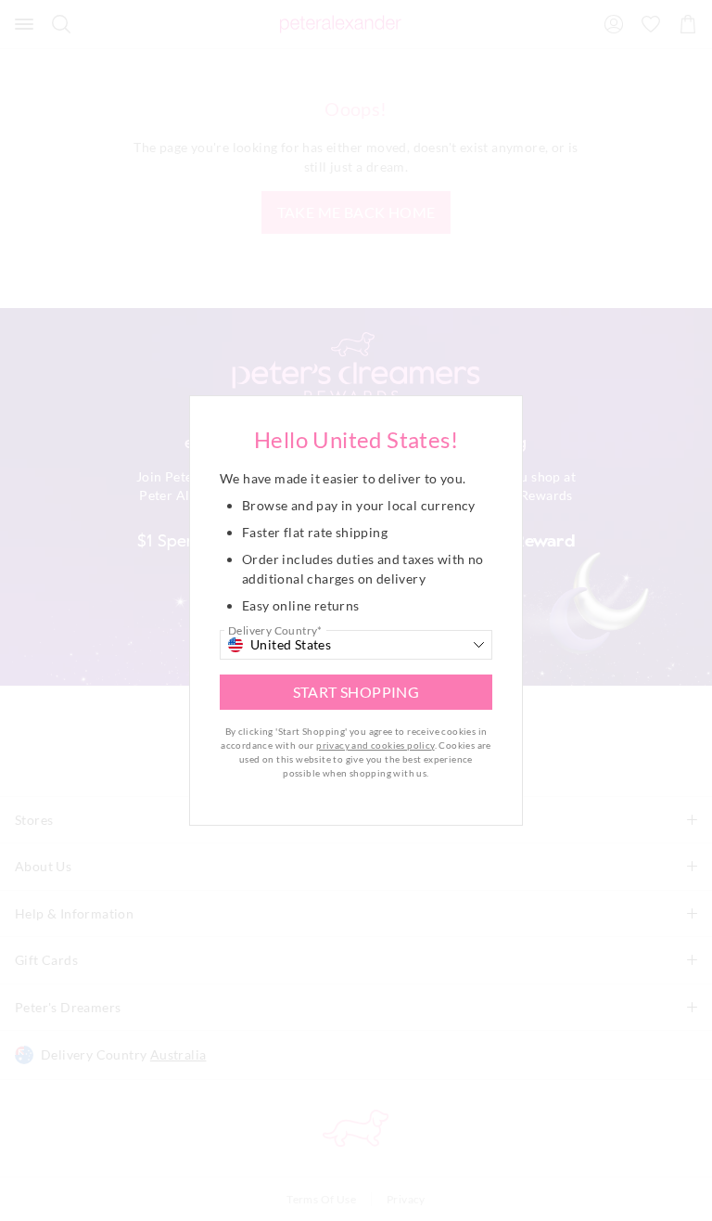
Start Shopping (356, 691)
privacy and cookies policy (375, 745)
